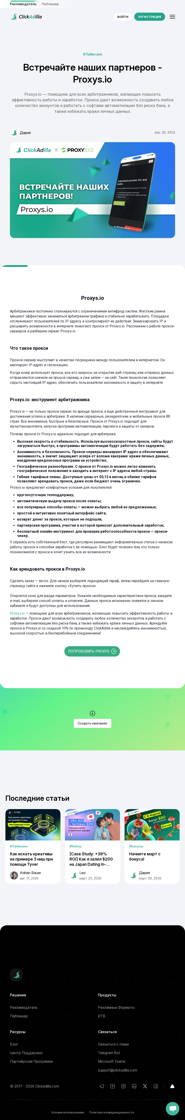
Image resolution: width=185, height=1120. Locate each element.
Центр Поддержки (26, 1053)
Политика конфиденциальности (111, 1112)
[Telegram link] (101, 1086)
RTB (101, 1016)
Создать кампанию (92, 723)
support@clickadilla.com (117, 1070)
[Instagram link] (123, 1086)
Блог (14, 1044)
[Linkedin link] (134, 1086)
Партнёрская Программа (31, 1061)
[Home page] (26, 16)
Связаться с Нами (113, 1044)
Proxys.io (17, 613)
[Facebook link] (156, 1086)
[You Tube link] (112, 1086)
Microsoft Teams (111, 1061)
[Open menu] (172, 16)
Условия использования (67, 1112)
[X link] (145, 1086)
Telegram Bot (109, 1053)
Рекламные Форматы (116, 1007)
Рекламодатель (23, 1007)
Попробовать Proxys (88, 651)
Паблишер (50, 4)
